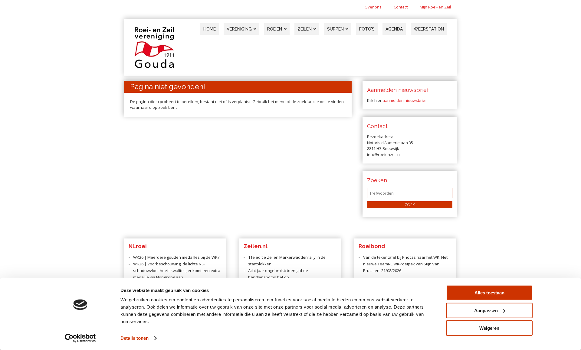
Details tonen (134, 338)
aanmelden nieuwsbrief (404, 100)
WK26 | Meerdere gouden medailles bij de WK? (176, 257)
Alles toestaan (489, 292)
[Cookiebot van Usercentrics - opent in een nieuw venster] (80, 338)
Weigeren (489, 328)
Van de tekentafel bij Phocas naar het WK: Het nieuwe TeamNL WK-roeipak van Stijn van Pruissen (405, 263)
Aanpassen (486, 310)
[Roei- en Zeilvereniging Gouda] (154, 67)
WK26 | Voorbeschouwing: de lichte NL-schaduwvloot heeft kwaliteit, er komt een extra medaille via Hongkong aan (176, 270)
